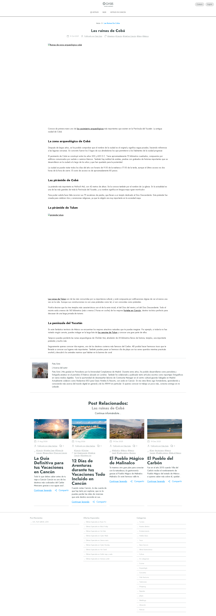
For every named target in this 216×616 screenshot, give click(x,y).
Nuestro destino (144, 526)
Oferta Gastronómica (145, 549)
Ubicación (142, 605)
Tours (141, 540)
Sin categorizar (144, 559)
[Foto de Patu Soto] (40, 370)
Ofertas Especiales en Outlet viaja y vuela (99, 554)
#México (145, 36)
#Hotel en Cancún (129, 36)
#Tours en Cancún (60, 453)
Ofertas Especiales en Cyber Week (97, 536)
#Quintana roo (85, 455)
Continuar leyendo (43, 490)
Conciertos (142, 573)
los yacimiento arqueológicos (90, 128)
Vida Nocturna (144, 577)
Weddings (142, 600)
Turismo (141, 522)
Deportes (142, 591)
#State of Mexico (175, 453)
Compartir (64, 490)
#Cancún (118, 36)
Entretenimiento (144, 531)
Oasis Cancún (143, 545)
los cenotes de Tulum (107, 332)
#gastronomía (82, 453)
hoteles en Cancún (132, 310)
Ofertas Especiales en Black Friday (97, 526)
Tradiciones (143, 582)
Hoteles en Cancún (118, 12)
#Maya (139, 36)
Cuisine (141, 563)
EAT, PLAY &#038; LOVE (41, 522)
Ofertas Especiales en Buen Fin (96, 522)
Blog (104, 12)
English (209, 4)
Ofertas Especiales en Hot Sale (96, 531)
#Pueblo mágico (123, 453)
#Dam (152, 450)
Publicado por (93, 36)
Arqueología (143, 568)
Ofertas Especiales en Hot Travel (96, 549)
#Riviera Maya (48, 453)
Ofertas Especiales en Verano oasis (97, 540)
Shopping (142, 586)
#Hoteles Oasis (49, 450)
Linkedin (55, 386)
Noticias (141, 610)
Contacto (199, 4)
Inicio (98, 23)
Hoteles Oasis (143, 536)
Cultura (141, 554)
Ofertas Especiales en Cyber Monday (98, 545)
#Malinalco (116, 450)
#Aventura (111, 36)
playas (141, 596)
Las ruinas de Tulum (57, 299)
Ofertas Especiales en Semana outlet (97, 559)
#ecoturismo (159, 450)
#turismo (132, 453)
